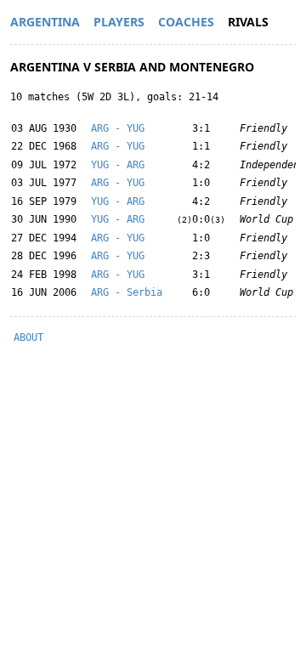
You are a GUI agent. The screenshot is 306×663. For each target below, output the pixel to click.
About (28, 337)
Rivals (248, 22)
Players (119, 22)
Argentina (45, 22)
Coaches (186, 22)
